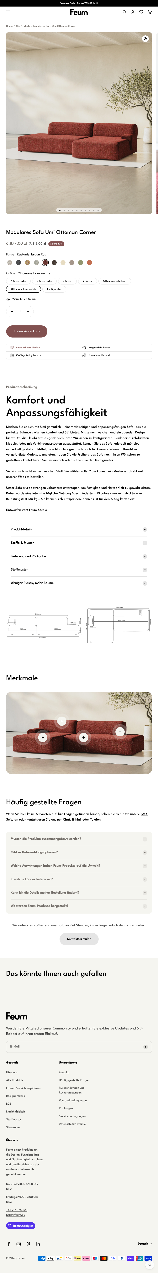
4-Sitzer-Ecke (18, 281)
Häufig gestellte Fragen (74, 1080)
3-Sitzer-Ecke (44, 281)
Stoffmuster (13, 1119)
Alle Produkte (23, 26)
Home (9, 26)
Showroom (13, 1127)
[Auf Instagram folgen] (18, 1244)
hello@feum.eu (15, 1215)
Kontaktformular (79, 939)
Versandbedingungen (73, 1100)
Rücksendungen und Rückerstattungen (72, 1090)
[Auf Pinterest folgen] (28, 1244)
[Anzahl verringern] (12, 311)
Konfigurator (54, 289)
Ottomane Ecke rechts (23, 289)
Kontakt (64, 1072)
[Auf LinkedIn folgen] (38, 1244)
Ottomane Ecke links (114, 281)
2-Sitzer (87, 281)
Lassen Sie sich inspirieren (23, 1088)
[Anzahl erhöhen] (28, 311)
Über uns (12, 1072)
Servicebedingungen (72, 1116)
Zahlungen (66, 1108)
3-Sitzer (67, 281)
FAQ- (144, 814)
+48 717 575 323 (16, 1210)
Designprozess (15, 1096)
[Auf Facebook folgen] (8, 1244)
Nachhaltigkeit (15, 1111)
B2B (8, 1104)
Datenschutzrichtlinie (72, 1124)
